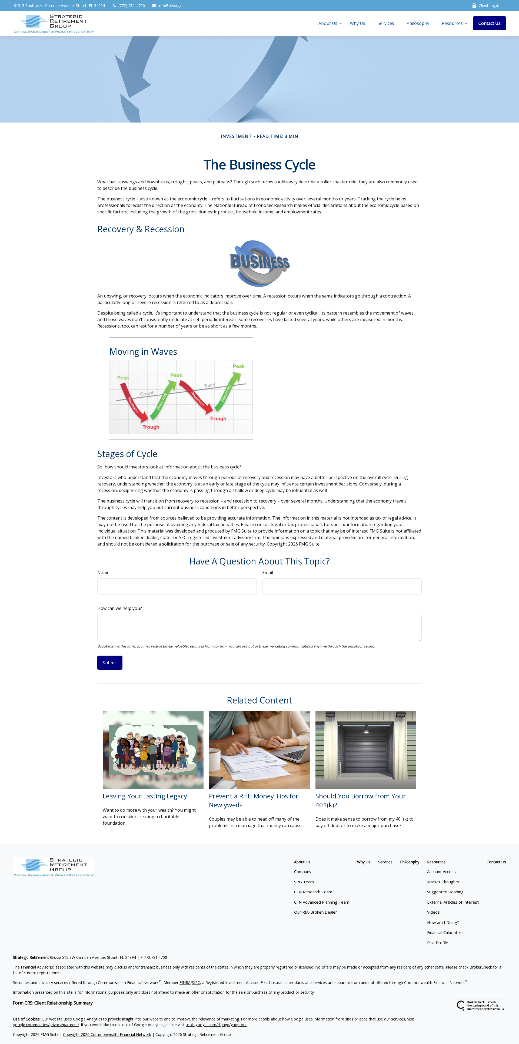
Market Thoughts (443, 881)
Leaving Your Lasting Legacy (145, 795)
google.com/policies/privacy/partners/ (46, 1024)
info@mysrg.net (172, 5)
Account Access (441, 871)
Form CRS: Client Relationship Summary (53, 1003)
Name (103, 573)
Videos (433, 912)
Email (267, 573)
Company (302, 871)
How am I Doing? (443, 922)
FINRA (185, 982)
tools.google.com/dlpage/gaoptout (216, 1024)
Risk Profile (437, 942)
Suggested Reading (445, 891)
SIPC (196, 982)
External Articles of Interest (453, 902)
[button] (328, 23)
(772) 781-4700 (131, 5)
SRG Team (304, 881)
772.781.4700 (155, 957)
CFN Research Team (313, 891)
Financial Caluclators (445, 932)
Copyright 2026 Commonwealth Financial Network (107, 1034)
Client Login (489, 5)
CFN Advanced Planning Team (321, 902)
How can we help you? (119, 608)
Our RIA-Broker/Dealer (315, 912)
